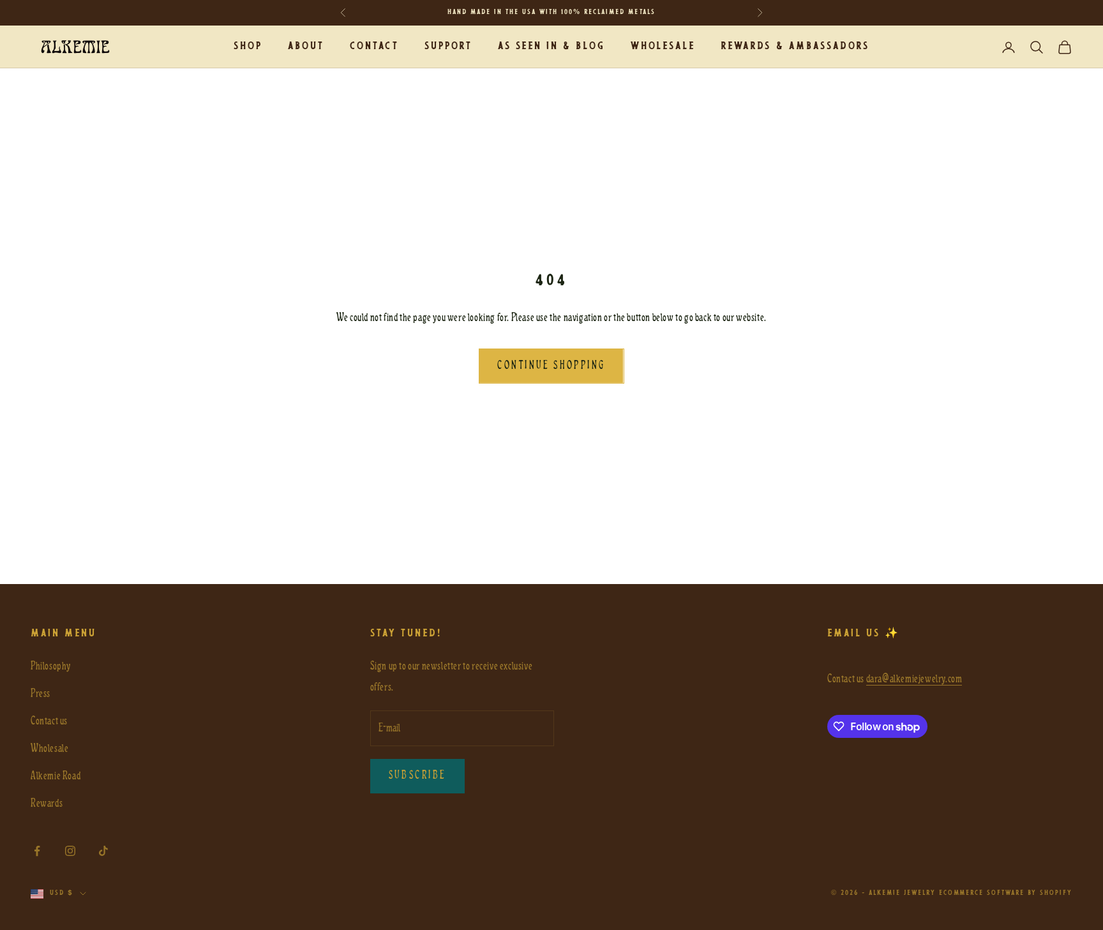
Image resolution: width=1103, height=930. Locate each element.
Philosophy (51, 666)
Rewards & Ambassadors (795, 46)
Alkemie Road (55, 776)
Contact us (49, 721)
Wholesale (663, 46)
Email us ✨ (863, 633)
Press (40, 693)
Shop (248, 46)
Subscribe (418, 775)
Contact (374, 46)
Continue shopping (551, 365)
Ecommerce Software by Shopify (1005, 893)
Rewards (47, 803)
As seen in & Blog (551, 46)
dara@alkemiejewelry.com (914, 679)
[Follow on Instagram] (70, 850)
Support (448, 46)
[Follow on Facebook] (37, 850)
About (306, 46)
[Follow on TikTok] (103, 850)
